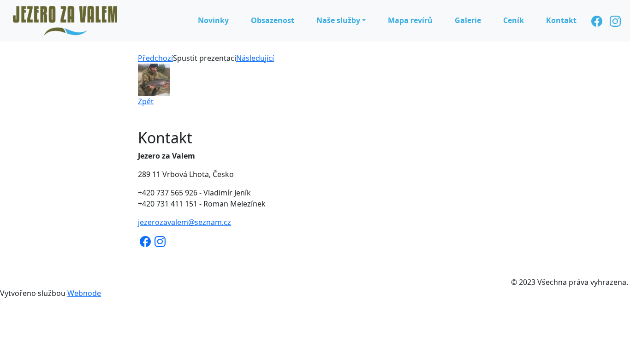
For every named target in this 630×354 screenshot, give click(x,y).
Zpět (146, 101)
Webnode (84, 293)
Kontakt (561, 20)
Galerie (468, 20)
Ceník (513, 20)
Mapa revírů (410, 20)
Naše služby (338, 20)
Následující (255, 58)
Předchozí (155, 58)
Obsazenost (272, 20)
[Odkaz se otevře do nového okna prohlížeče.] (154, 79)
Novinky (213, 20)
